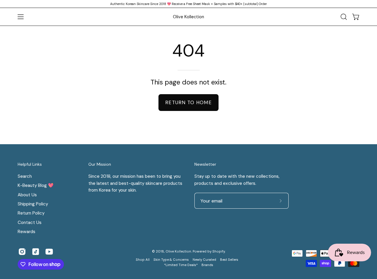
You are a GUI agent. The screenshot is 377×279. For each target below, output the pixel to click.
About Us (27, 194)
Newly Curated (204, 260)
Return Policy (31, 213)
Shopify (218, 251)
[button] (344, 17)
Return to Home (188, 102)
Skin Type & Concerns (171, 260)
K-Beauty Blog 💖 (36, 185)
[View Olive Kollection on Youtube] (49, 251)
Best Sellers (229, 260)
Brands (207, 265)
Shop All (143, 260)
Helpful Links (30, 164)
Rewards (26, 232)
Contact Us (30, 222)
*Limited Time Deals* (181, 265)
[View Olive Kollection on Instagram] (22, 251)
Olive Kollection (188, 16)
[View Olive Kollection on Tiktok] (35, 251)
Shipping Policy (33, 204)
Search (25, 176)
